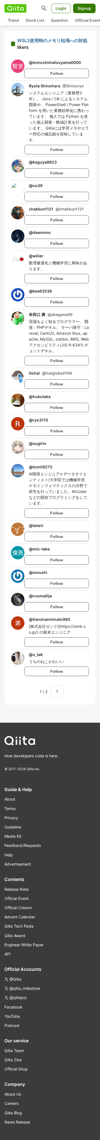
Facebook (13, 1007)
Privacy (11, 817)
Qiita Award (14, 935)
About (9, 799)
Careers (11, 1103)
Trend (13, 20)
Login (61, 8)
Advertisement (17, 864)
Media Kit (12, 836)
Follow (56, 73)
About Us (12, 1094)
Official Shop (16, 1069)
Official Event (16, 898)
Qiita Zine (13, 1059)
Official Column (18, 907)
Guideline (12, 827)
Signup (84, 8)
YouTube (12, 1016)
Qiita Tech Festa (19, 926)
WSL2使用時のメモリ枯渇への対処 (52, 40)
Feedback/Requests (22, 845)
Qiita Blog (13, 1112)
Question (59, 20)
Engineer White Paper (24, 944)
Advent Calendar (19, 916)
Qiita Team (14, 1050)
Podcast (11, 1025)
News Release (17, 1122)
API (7, 954)
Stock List (35, 20)
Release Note (16, 889)
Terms (10, 808)
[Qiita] (15, 8)
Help (8, 854)
